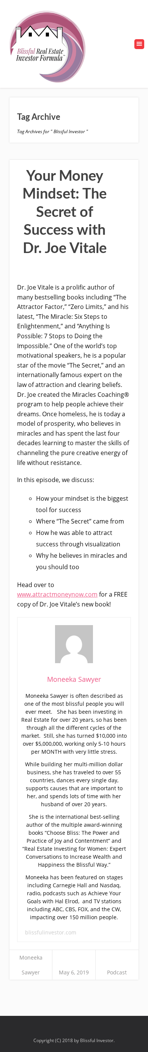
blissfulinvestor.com (50, 932)
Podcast (117, 972)
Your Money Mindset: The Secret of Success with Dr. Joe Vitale (64, 212)
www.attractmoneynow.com (57, 594)
